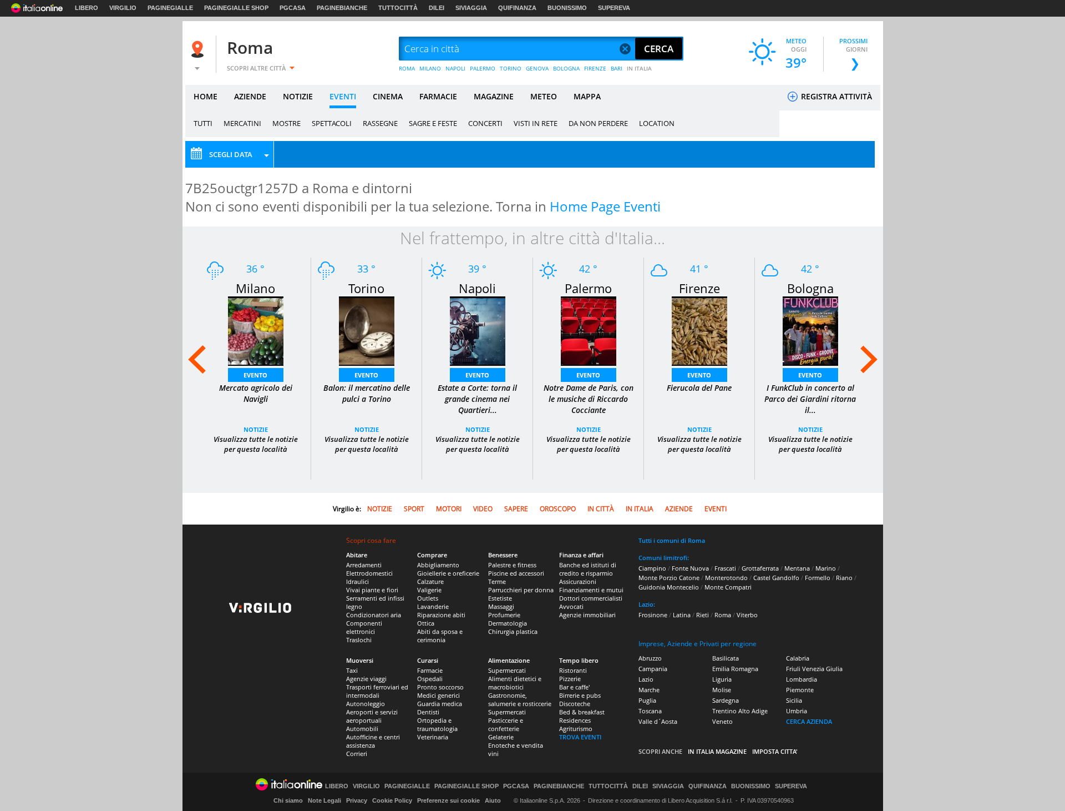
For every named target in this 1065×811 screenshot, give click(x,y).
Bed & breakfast (582, 712)
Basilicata (725, 658)
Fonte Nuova (690, 568)
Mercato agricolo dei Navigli (255, 393)
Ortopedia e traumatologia (437, 724)
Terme (497, 581)
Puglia (647, 700)
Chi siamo (288, 800)
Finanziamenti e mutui (591, 590)
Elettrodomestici (369, 573)
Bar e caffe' (574, 687)
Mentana (797, 568)
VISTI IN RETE (535, 123)
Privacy (356, 800)
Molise (721, 690)
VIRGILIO (122, 7)
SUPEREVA (614, 7)
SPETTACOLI (332, 123)
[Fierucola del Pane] (699, 330)
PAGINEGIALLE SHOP (236, 7)
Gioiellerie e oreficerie (448, 573)
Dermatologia (507, 623)
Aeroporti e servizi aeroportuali (372, 716)
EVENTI (342, 96)
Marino (825, 568)
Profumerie (504, 615)
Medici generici (438, 695)
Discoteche (574, 703)
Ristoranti (573, 670)
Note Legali (324, 800)
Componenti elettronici (364, 627)
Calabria (797, 658)
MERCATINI (242, 123)
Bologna (810, 288)
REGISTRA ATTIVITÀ (835, 96)
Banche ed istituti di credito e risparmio (587, 569)
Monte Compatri (728, 587)
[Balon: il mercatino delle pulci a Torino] (366, 330)
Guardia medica (439, 703)
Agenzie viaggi (366, 678)
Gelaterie (501, 737)
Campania (652, 668)
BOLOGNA (566, 68)
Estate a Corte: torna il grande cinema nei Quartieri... (477, 398)
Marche (649, 690)
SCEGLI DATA (230, 154)
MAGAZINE (494, 96)
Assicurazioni (577, 581)
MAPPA (587, 96)
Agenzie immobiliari (587, 615)
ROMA (407, 68)
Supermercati (507, 670)
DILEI (436, 7)
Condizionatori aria (373, 615)
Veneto (722, 721)
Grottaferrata (760, 568)
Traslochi (359, 640)
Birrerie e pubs (580, 695)
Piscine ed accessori (516, 573)
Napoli (477, 288)
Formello (817, 577)
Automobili (362, 728)
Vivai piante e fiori (372, 590)
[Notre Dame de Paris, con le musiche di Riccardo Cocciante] (588, 330)
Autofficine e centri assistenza (373, 741)
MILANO (430, 68)
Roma (250, 47)
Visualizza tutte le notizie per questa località (256, 444)
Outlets (427, 598)
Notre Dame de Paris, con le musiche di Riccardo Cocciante (588, 398)
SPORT (414, 508)
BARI (616, 68)
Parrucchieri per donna (521, 590)
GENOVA (537, 68)
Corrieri (356, 753)
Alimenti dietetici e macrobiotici (514, 682)
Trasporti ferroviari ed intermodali (377, 691)
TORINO (510, 68)
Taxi (352, 670)
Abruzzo (650, 658)
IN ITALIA (639, 68)
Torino (366, 288)
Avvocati (571, 606)
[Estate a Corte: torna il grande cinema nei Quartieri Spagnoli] (477, 330)
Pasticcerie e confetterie (505, 724)
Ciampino (652, 568)
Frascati (725, 568)
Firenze (699, 288)
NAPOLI (455, 68)
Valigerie (429, 590)
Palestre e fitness (512, 565)
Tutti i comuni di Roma (671, 540)
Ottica (425, 623)
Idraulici (357, 581)
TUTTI (203, 123)
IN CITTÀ (600, 508)
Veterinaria (432, 737)
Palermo (588, 288)
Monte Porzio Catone (668, 577)
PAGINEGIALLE (170, 7)
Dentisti (428, 712)
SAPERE (516, 508)
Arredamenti (364, 565)
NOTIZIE (298, 96)
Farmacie (430, 670)
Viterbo (747, 615)
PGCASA (293, 7)
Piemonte (800, 690)
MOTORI (449, 508)
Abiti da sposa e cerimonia (440, 635)
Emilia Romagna (735, 668)
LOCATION (656, 123)
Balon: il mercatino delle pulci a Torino (366, 393)
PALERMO (482, 68)
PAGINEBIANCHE (342, 7)
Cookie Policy (392, 800)
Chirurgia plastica (512, 631)
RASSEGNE (380, 123)
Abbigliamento (438, 565)
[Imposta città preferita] (199, 49)
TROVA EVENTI (580, 737)
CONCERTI (485, 123)
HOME (205, 96)
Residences (575, 720)
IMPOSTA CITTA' (775, 751)
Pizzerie (570, 678)
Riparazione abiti (441, 615)
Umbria (796, 711)
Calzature (430, 581)
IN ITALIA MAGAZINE (717, 751)
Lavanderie (433, 606)
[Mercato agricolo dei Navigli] (255, 330)
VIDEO (483, 508)
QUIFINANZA (517, 7)
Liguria (722, 679)
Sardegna (725, 700)
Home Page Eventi (605, 206)
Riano (844, 577)
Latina (682, 615)
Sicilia (794, 700)
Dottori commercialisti (590, 598)
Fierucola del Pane (699, 387)
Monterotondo (726, 577)
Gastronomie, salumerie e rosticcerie (519, 699)
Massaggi (501, 606)
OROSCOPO (558, 508)
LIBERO (86, 7)
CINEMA (388, 96)
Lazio (645, 679)
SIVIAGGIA (471, 7)
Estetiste (500, 598)
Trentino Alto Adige (740, 711)
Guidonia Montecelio (668, 587)
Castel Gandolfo (776, 577)
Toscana (650, 711)
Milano (255, 288)
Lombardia (801, 679)
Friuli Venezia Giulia (814, 668)
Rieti (702, 615)
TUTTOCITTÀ (398, 7)
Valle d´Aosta (657, 721)
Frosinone (652, 615)
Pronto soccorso (440, 687)
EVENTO (255, 375)
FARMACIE (438, 96)
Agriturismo (575, 728)
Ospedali (430, 678)
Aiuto (493, 800)
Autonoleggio (365, 703)
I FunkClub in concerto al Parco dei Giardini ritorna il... (810, 398)
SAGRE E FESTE (433, 123)
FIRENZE (595, 68)
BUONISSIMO (567, 7)
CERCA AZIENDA (809, 721)
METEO (543, 96)
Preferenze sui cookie (448, 800)
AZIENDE (250, 96)
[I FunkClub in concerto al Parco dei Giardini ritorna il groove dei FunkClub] (810, 330)
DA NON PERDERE (598, 123)
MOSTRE (286, 123)
